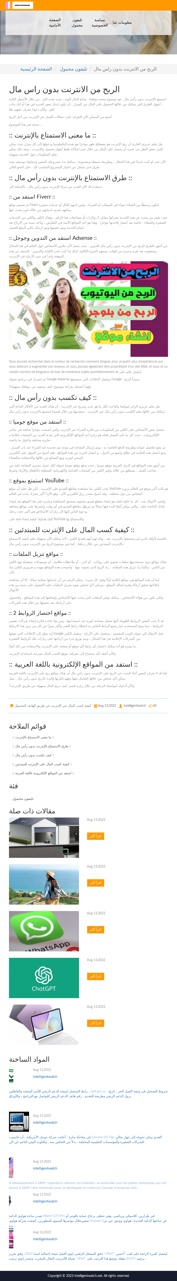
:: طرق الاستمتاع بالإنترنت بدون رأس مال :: (41, 746)
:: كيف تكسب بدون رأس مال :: (33, 755)
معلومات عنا (122, 22)
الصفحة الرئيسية (36, 69)
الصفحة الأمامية (55, 22)
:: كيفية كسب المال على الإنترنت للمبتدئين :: (42, 764)
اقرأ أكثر (95, 836)
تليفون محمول (77, 22)
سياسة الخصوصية (100, 22)
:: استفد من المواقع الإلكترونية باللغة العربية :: (43, 773)
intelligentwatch (45, 1077)
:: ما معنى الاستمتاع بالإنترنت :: (33, 737)
